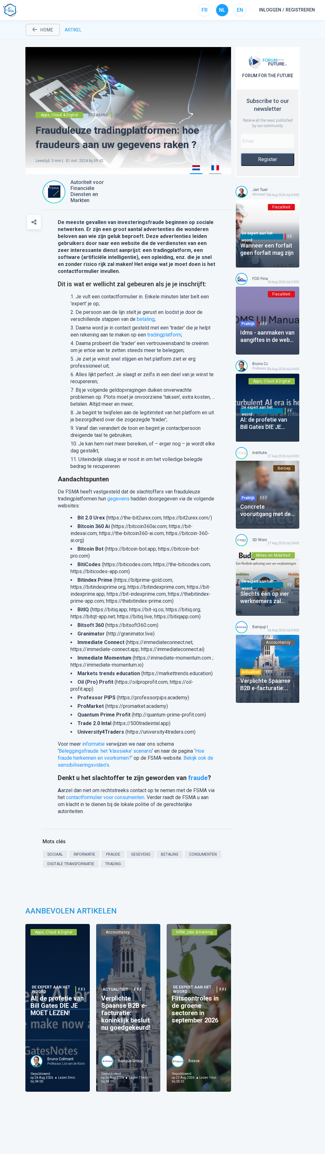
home (46, 29)
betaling (146, 319)
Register (267, 159)
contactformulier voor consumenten (105, 797)
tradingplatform (164, 335)
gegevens (118, 499)
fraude (198, 778)
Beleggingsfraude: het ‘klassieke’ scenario (105, 751)
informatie (93, 744)
